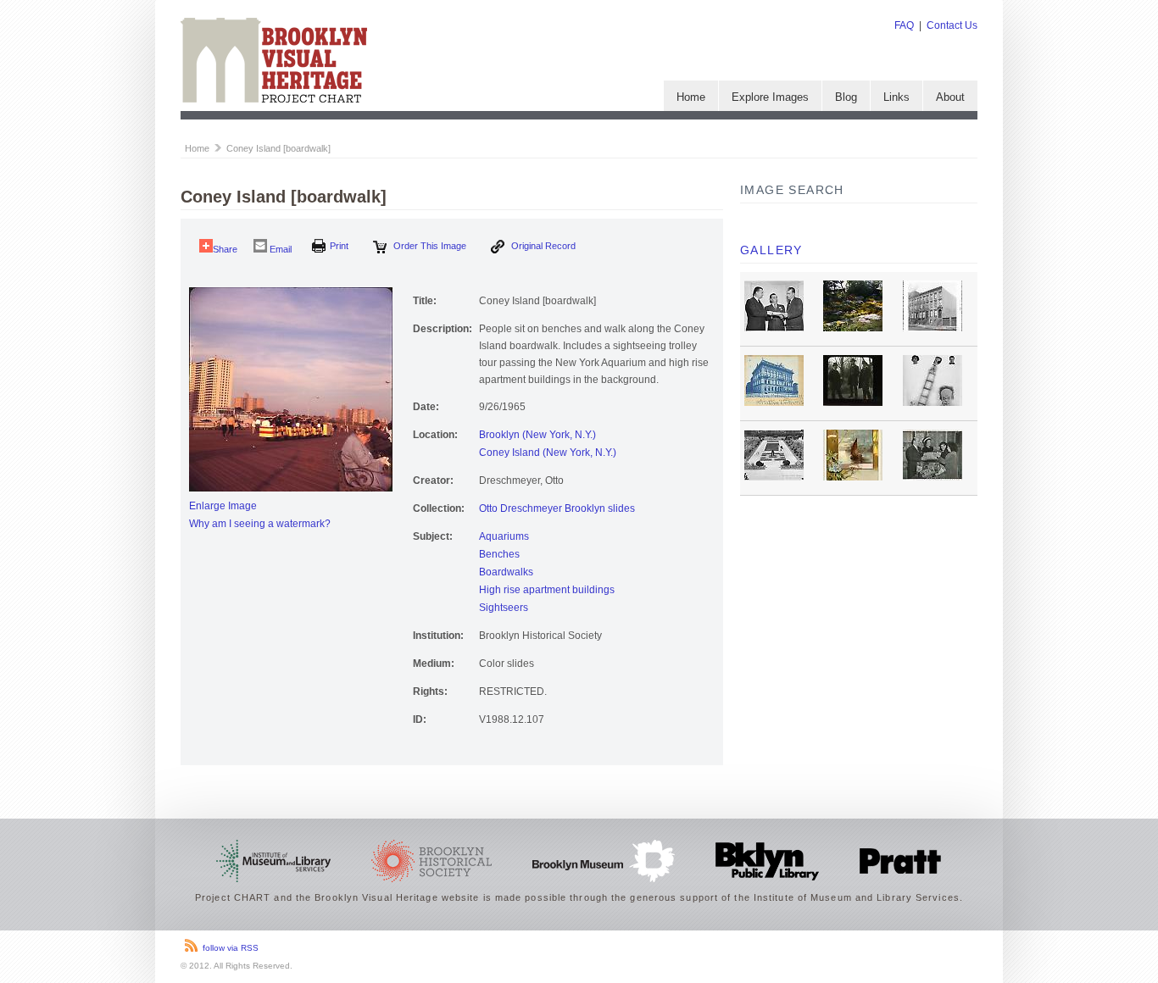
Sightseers (503, 608)
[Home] (274, 99)
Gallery (771, 250)
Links (896, 97)
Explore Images (770, 97)
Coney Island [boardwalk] (278, 148)
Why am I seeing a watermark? (260, 524)
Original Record (542, 246)
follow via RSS (231, 947)
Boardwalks (506, 572)
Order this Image (428, 246)
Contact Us (952, 25)
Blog (846, 97)
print (339, 246)
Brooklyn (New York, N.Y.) (537, 435)
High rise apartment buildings (547, 590)
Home (690, 97)
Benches (499, 554)
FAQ (904, 25)
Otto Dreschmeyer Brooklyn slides (557, 508)
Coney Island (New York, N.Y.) (547, 452)
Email (279, 249)
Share (225, 249)
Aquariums (504, 536)
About (950, 97)
